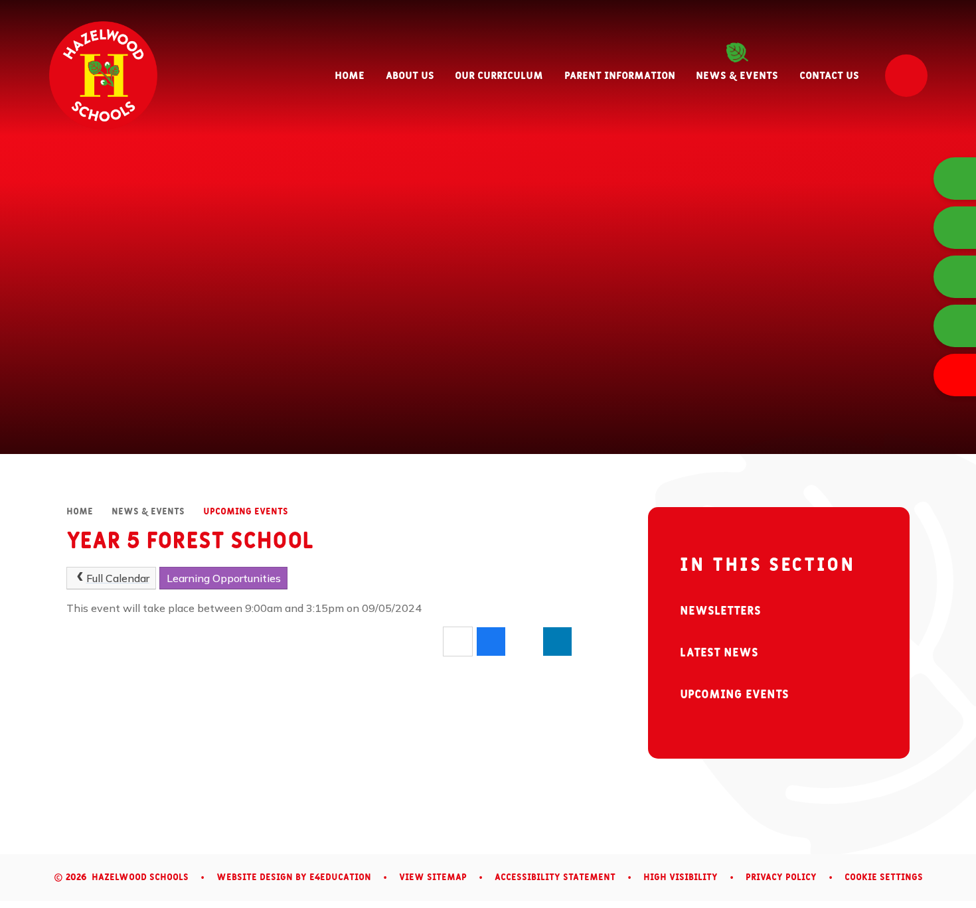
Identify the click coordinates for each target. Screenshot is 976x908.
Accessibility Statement (555, 877)
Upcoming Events (245, 511)
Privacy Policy (781, 877)
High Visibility (680, 877)
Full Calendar (117, 578)
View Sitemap (433, 877)
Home (79, 511)
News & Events (148, 511)
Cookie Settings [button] (884, 877)
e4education (340, 877)
